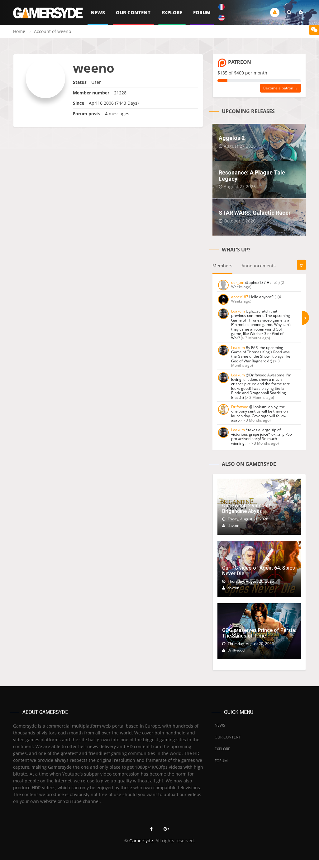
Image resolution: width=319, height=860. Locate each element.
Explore (171, 12)
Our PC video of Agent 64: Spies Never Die (258, 570)
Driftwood (239, 406)
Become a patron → (280, 88)
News (98, 12)
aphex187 (239, 296)
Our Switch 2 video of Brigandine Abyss (246, 508)
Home (19, 31)
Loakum (238, 311)
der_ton (237, 282)
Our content (133, 12)
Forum (202, 12)
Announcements (258, 266)
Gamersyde (141, 840)
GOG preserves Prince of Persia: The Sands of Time (259, 633)
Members (222, 266)
